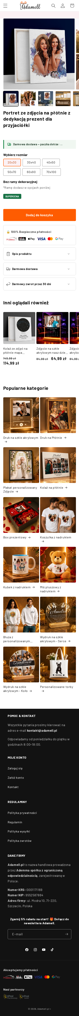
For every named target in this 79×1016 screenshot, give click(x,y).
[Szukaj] (53, 5)
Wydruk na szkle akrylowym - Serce (53, 639)
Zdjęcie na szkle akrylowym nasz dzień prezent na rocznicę (51, 351)
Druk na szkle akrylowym (20, 437)
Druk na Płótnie (51, 437)
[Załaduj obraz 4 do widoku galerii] (63, 98)
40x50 (51, 162)
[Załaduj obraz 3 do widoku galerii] (45, 98)
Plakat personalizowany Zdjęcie (20, 489)
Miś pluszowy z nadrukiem (50, 589)
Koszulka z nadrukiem (55, 537)
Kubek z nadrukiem (17, 587)
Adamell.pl (43, 1008)
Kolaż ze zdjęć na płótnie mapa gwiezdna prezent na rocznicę (18, 351)
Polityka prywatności (22, 812)
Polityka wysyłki (19, 831)
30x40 (31, 162)
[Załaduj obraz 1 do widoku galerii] (11, 98)
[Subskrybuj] (66, 934)
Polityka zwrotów (20, 840)
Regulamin (15, 822)
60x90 (31, 172)
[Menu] (5, 5)
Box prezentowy (14, 537)
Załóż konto (16, 777)
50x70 (12, 172)
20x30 (12, 162)
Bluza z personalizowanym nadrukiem (16, 639)
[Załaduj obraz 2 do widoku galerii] (28, 98)
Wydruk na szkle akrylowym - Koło (15, 689)
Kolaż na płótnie (51, 487)
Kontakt (13, 787)
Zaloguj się (15, 768)
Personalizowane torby (56, 686)
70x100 (51, 172)
